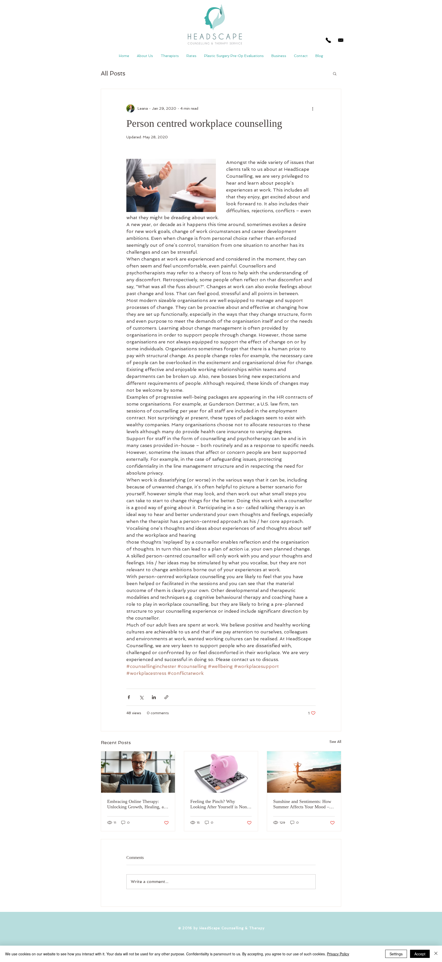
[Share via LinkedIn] (153, 697)
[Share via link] (166, 697)
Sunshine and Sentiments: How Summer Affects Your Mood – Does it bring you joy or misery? (303, 804)
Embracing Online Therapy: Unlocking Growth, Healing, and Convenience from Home (137, 804)
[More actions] (313, 108)
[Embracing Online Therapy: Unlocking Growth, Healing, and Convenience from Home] (138, 772)
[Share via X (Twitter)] (141, 697)
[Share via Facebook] (128, 697)
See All (335, 742)
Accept (419, 953)
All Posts (113, 73)
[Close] (436, 954)
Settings (396, 953)
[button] (334, 73)
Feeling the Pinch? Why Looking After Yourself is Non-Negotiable (219, 804)
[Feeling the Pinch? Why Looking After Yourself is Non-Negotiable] (221, 772)
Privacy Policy (338, 953)
